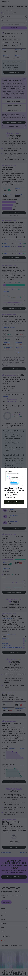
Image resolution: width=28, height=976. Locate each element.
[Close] (25, 469)
